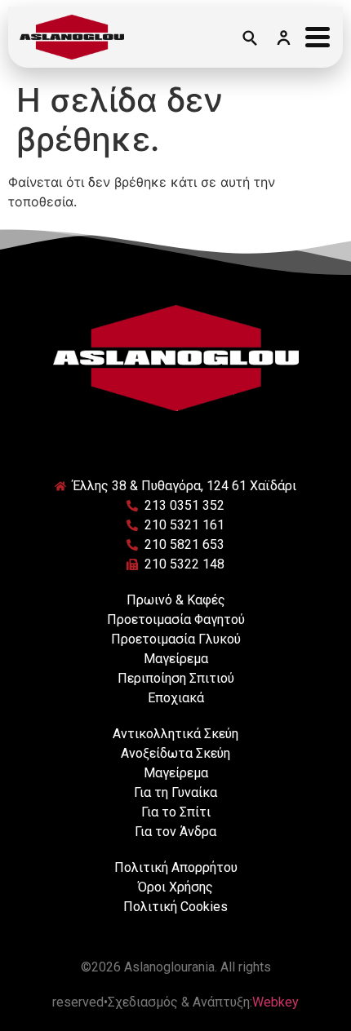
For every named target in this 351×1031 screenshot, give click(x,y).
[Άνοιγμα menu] (317, 37)
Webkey (275, 1002)
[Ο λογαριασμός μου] (283, 37)
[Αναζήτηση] (249, 37)
